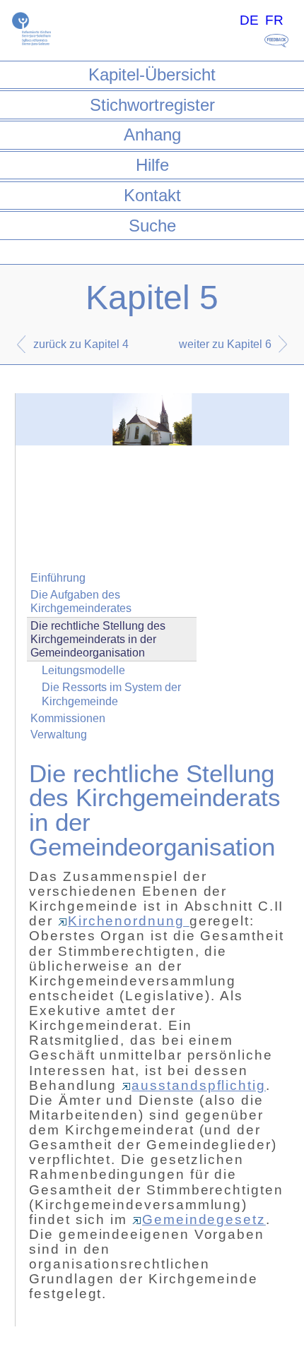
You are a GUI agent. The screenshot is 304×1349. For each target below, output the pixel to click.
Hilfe (152, 164)
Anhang (152, 134)
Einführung (58, 578)
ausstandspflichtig (198, 1085)
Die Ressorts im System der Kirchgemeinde (111, 694)
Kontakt (152, 195)
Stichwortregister (152, 104)
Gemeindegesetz (204, 1219)
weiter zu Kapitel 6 (225, 344)
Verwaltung (58, 735)
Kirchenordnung (128, 920)
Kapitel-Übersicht (152, 74)
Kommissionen (67, 718)
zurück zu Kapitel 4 (81, 344)
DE (249, 20)
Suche (152, 225)
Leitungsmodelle (83, 670)
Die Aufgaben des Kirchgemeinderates (80, 601)
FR (274, 20)
